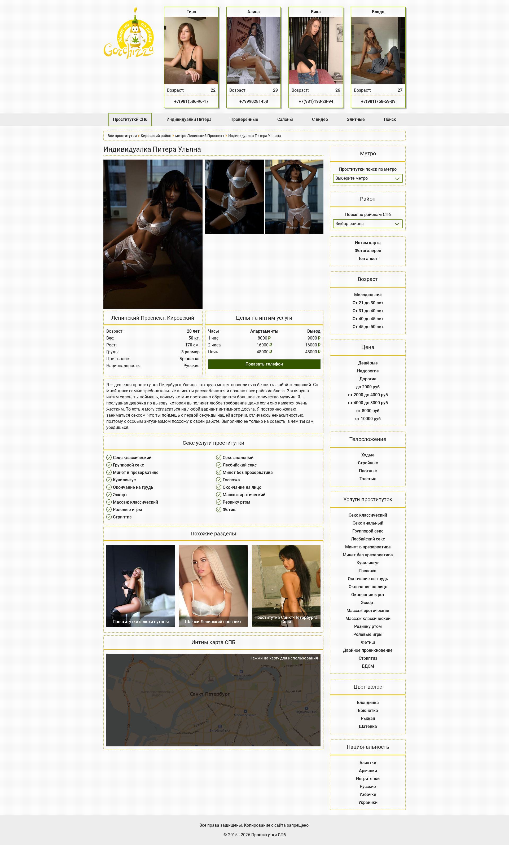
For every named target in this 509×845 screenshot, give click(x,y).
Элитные (356, 119)
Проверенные (244, 119)
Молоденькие (368, 294)
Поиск (390, 119)
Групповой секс (128, 465)
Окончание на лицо (242, 487)
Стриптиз (122, 517)
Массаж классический (135, 502)
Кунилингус (124, 479)
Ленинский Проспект (138, 318)
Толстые (367, 478)
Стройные (368, 462)
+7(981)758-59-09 (378, 101)
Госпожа (231, 479)
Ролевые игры (127, 509)
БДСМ (368, 666)
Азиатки (367, 762)
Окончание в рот (368, 594)
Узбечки (367, 794)
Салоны (285, 119)
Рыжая (368, 718)
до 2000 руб (368, 386)
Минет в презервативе (136, 472)
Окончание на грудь (133, 487)
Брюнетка (368, 710)
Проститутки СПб (130, 119)
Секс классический (132, 457)
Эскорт (120, 494)
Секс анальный (238, 457)
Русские (368, 786)
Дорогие (367, 378)
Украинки (368, 802)
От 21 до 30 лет (368, 302)
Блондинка (368, 702)
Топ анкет (368, 258)
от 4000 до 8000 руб (368, 402)
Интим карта (368, 242)
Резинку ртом (236, 502)
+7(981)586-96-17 (191, 101)
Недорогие (368, 370)
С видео (320, 119)
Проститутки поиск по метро (368, 169)
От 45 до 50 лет (368, 326)
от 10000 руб (368, 418)
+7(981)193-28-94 (316, 101)
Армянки (368, 770)
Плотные (368, 470)
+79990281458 (253, 101)
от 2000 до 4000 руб (368, 394)
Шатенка (368, 726)
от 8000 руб (367, 410)
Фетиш (229, 509)
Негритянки (368, 778)
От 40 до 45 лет (368, 318)
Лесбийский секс (240, 465)
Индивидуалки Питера (189, 119)
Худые (368, 454)
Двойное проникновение (368, 650)
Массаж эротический (244, 494)
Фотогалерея (368, 250)
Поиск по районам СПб (368, 214)
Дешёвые (368, 363)
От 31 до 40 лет (368, 310)
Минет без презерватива (248, 472)
